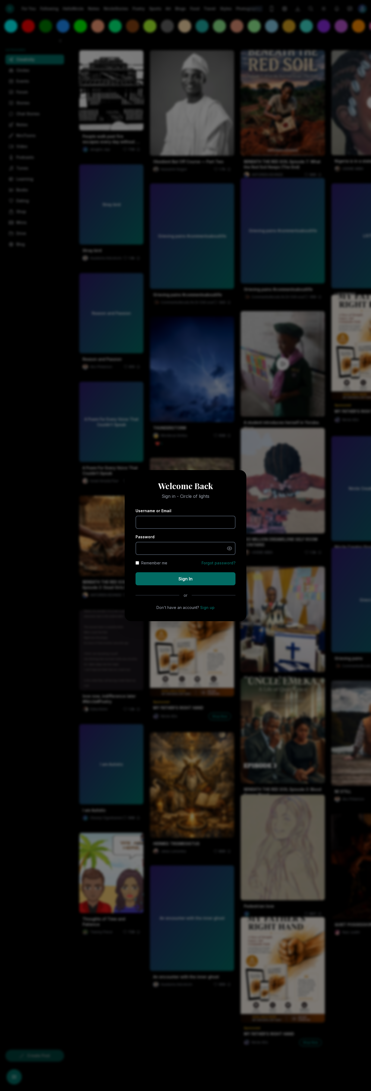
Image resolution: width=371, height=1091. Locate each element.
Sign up (207, 607)
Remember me (154, 563)
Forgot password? (218, 563)
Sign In (185, 579)
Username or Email (153, 510)
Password (145, 536)
